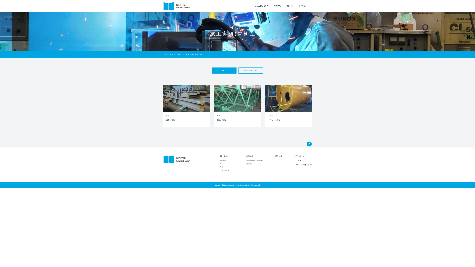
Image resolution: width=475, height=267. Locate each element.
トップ (165, 55)
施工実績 (249, 164)
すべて (224, 70)
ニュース (297, 160)
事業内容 (249, 156)
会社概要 (223, 160)
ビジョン (223, 164)
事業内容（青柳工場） (177, 55)
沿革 (221, 167)
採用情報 (289, 6)
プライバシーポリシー (303, 165)
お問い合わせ (304, 6)
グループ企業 (224, 170)
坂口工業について (227, 156)
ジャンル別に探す (251, 70)
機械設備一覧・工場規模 (254, 160)
